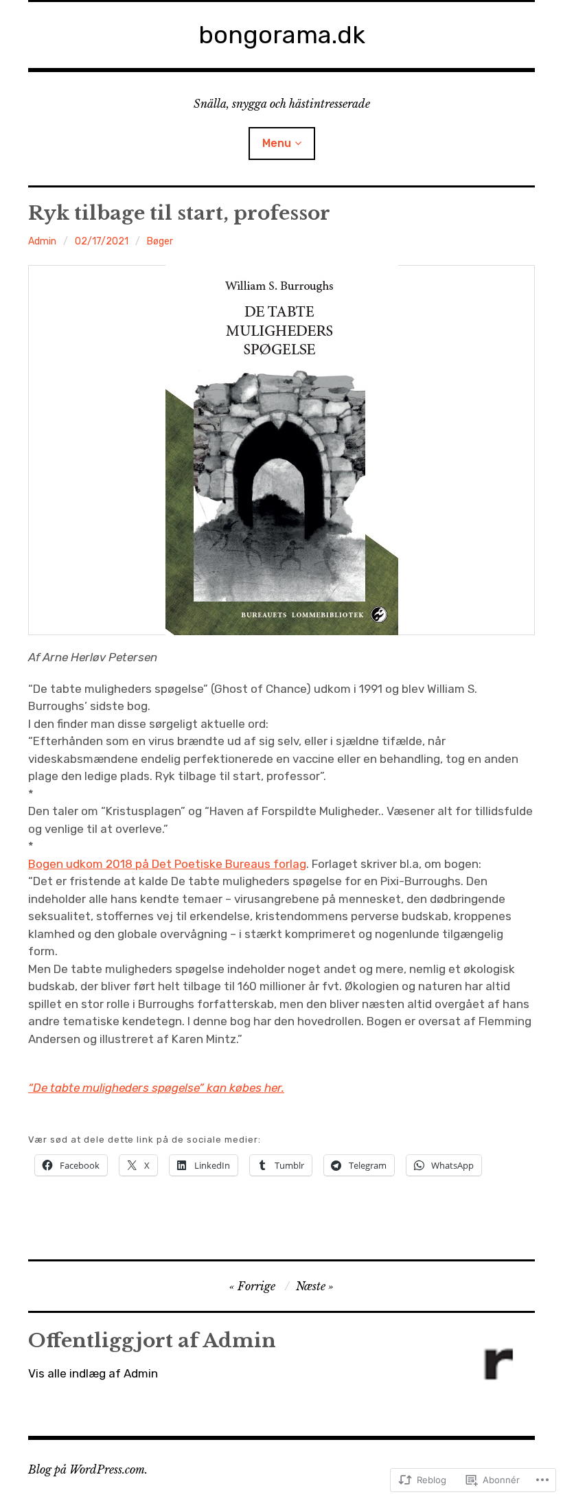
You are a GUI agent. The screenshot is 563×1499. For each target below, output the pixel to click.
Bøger (160, 241)
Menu (276, 143)
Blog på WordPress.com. (88, 1469)
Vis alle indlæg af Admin (93, 1373)
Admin (42, 241)
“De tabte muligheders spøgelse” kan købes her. (156, 1088)
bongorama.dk (281, 34)
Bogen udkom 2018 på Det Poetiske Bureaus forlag (167, 864)
